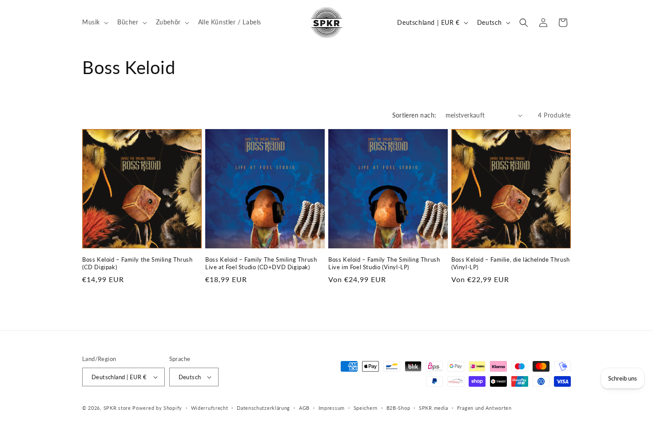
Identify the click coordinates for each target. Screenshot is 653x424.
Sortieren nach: (414, 115)
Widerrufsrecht (209, 408)
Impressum (332, 408)
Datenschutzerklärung (263, 408)
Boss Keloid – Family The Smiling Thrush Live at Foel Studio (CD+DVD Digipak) (261, 263)
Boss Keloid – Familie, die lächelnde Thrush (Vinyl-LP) (510, 263)
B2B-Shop (398, 408)
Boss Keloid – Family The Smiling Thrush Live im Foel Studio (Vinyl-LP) (384, 263)
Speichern (366, 408)
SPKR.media (433, 408)
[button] (94, 22)
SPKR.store (117, 408)
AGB (304, 408)
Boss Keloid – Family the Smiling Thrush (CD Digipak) (137, 263)
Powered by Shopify (157, 408)
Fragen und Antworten (484, 408)
